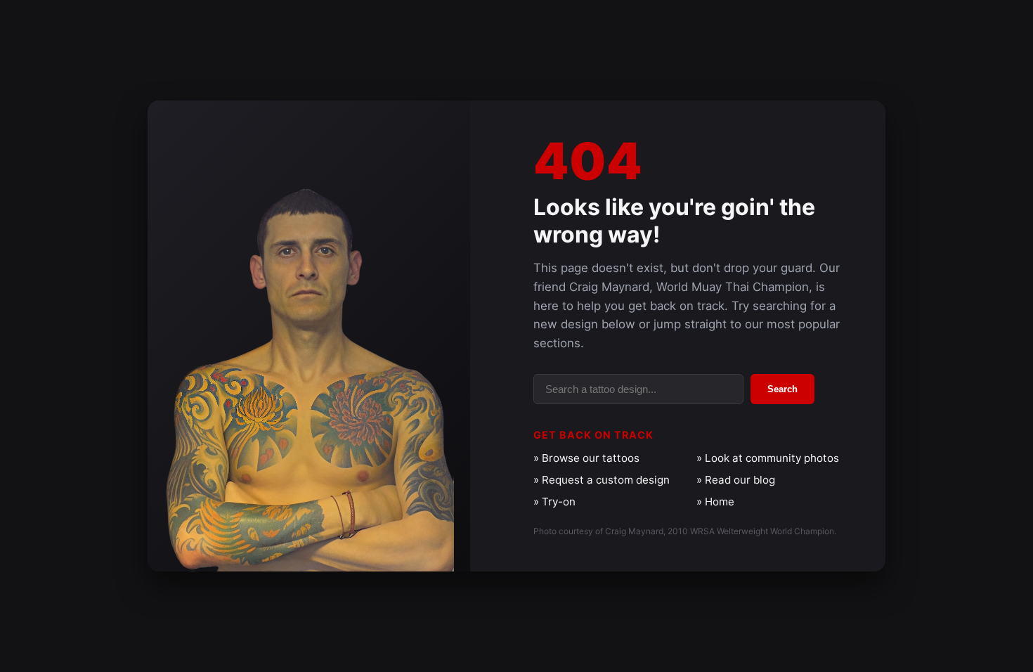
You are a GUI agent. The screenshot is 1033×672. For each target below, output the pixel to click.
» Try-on (554, 501)
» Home (715, 501)
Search (782, 389)
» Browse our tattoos (586, 458)
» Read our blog (735, 479)
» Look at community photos (767, 458)
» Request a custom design (601, 479)
